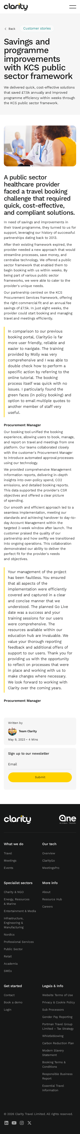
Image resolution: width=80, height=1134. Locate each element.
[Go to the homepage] (17, 819)
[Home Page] (16, 7)
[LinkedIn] (6, 1122)
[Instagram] (21, 1122)
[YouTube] (14, 1122)
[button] (72, 7)
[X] (29, 1122)
